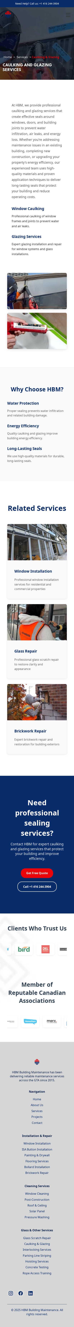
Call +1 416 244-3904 (37, 887)
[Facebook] (20, 1293)
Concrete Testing (37, 1267)
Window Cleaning (37, 1194)
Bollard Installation (37, 1167)
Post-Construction (37, 1200)
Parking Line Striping (37, 1256)
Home (8, 57)
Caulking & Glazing (37, 1244)
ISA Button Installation (37, 1149)
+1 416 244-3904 (49, 3)
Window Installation (37, 1143)
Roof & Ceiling (37, 1205)
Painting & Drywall (37, 1155)
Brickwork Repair (37, 1173)
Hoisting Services (37, 1261)
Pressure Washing (37, 1217)
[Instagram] (10, 1293)
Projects (37, 1117)
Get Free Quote (37, 873)
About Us (37, 1105)
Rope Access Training (37, 1273)
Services (22, 57)
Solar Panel (37, 1211)
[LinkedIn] (30, 1293)
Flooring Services (37, 1161)
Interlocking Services (37, 1250)
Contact (37, 1123)
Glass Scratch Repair (37, 1238)
